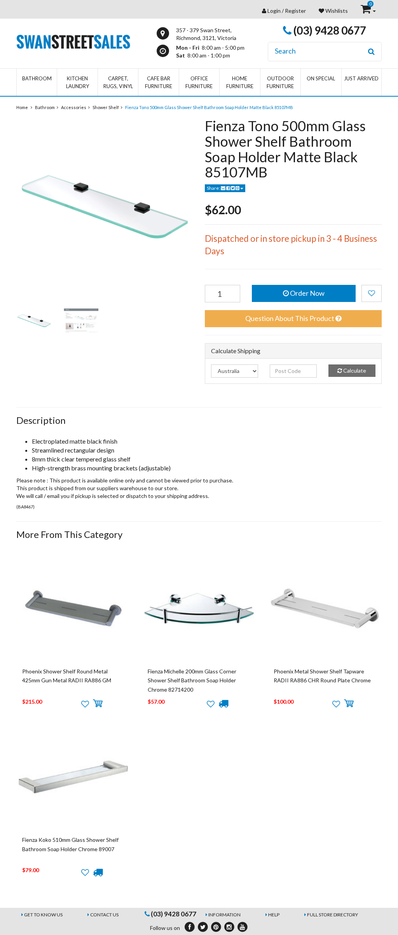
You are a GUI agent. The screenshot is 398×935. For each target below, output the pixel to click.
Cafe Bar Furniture (158, 82)
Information (224, 915)
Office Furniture (199, 82)
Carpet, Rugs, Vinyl (118, 82)
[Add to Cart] (98, 703)
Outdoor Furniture (280, 82)
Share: (214, 188)
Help (273, 915)
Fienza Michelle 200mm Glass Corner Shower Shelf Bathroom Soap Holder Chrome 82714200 (192, 680)
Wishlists (336, 10)
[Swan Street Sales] (73, 41)
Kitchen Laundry (77, 82)
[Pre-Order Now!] (223, 704)
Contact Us (104, 915)
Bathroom (37, 78)
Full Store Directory (332, 915)
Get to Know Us (43, 915)
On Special (321, 78)
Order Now (307, 293)
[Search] (371, 51)
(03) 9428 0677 (329, 30)
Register (295, 10)
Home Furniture (239, 82)
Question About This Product (290, 318)
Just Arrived (361, 78)
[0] (366, 10)
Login (274, 10)
